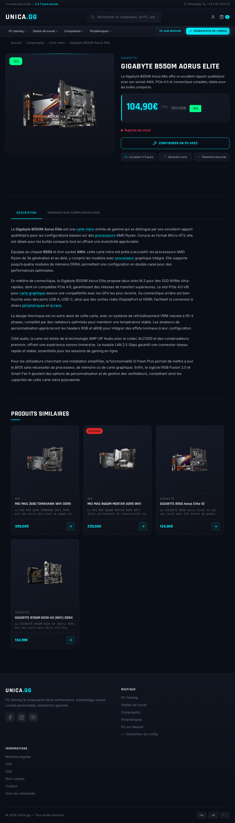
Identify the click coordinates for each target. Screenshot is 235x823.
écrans (55, 305)
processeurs (105, 235)
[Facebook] (10, 717)
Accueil (16, 42)
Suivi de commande (20, 793)
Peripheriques (131, 719)
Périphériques (99, 31)
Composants (72, 31)
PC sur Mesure (170, 31)
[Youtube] (33, 717)
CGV (9, 764)
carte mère (85, 229)
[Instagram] (21, 717)
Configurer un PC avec (178, 143)
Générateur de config (210, 31)
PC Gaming (16, 31)
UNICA (21, 17)
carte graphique (32, 293)
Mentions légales (18, 757)
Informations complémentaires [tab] (74, 213)
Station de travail (44, 31)
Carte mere (57, 42)
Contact (11, 786)
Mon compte (15, 779)
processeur (124, 258)
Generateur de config (142, 734)
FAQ (9, 771)
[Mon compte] (213, 17)
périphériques (33, 305)
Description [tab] (26, 213)
